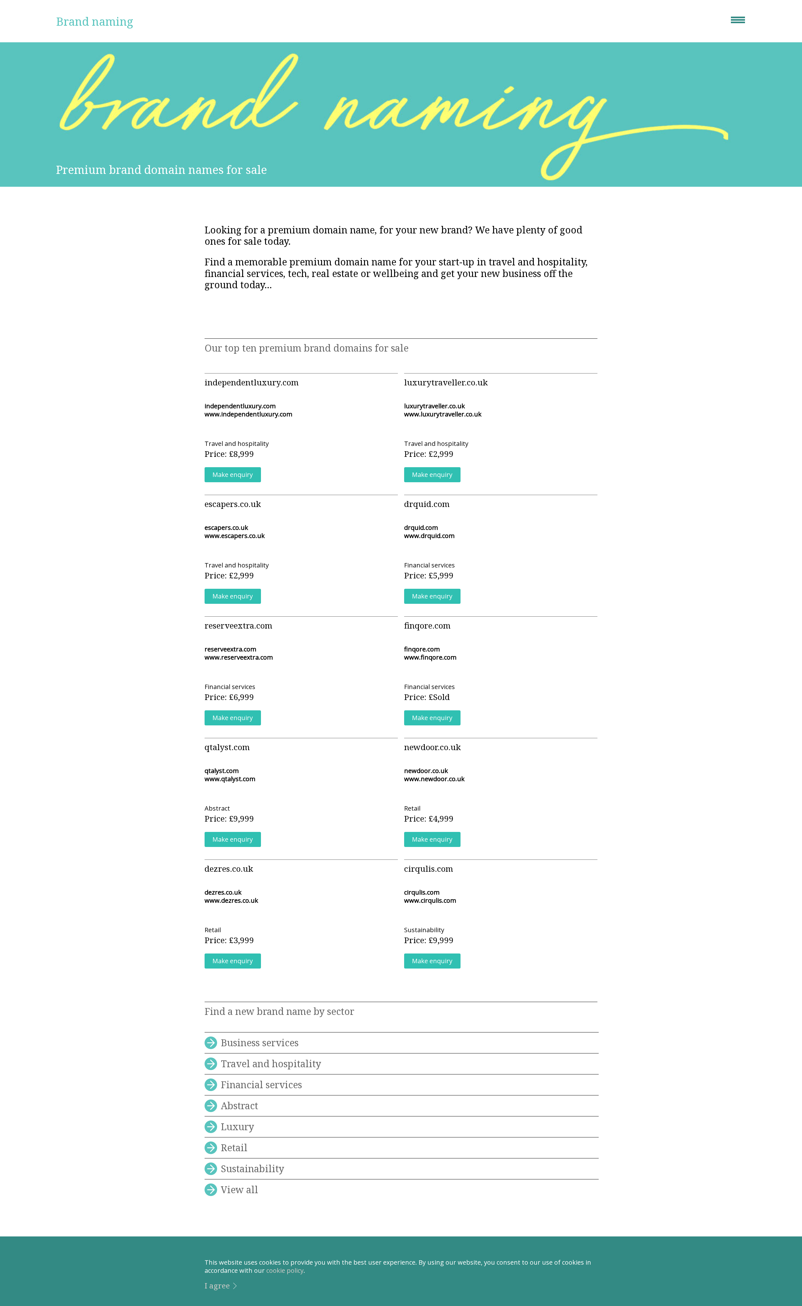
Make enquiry (232, 474)
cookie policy (285, 1270)
